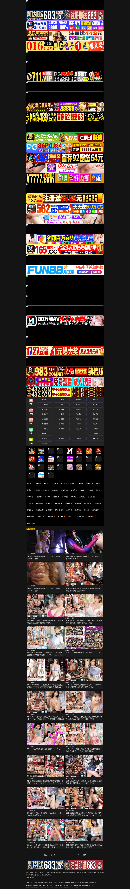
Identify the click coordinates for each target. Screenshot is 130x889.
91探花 (62, 414)
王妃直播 (39, 497)
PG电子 (72, 483)
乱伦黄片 (47, 497)
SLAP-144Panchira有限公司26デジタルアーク (84, 652)
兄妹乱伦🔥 (51, 517)
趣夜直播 (65, 497)
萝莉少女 (95, 399)
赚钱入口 (71, 517)
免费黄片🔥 (87, 503)
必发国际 (82, 497)
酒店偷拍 (99, 490)
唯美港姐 (78, 409)
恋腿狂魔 (95, 419)
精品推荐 (45, 399)
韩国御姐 (61, 409)
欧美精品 (78, 399)
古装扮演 (45, 419)
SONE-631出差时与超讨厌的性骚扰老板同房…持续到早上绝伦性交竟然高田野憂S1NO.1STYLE (84, 847)
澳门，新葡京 (59, 510)
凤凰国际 (55, 490)
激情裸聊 (78, 503)
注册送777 (89, 483)
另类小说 (45, 443)
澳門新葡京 (39, 503)
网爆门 (96, 429)
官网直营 (55, 483)
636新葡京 (68, 503)
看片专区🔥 (62, 517)
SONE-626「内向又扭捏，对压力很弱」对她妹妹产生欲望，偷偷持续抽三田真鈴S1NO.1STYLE (84, 622)
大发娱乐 (30, 503)
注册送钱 (80, 483)
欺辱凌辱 (45, 414)
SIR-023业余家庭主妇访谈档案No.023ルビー (44, 749)
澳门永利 (64, 483)
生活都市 (45, 438)
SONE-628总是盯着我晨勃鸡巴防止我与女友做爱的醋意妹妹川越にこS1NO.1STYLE (84, 718)
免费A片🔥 (41, 517)
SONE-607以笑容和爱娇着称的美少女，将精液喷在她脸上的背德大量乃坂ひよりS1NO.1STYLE (45, 622)
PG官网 (38, 483)
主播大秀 (30, 497)
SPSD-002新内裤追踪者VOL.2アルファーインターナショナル (83, 557)
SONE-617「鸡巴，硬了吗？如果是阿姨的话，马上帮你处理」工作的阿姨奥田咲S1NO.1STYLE (84, 751)
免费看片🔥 (58, 503)
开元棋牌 (46, 483)
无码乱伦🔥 (98, 503)
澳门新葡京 (91, 497)
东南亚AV (95, 409)
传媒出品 (45, 433)
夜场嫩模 (73, 497)
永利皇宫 (49, 503)
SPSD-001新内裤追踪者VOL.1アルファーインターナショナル (45, 589)
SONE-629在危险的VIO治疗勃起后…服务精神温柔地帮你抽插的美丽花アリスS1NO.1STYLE (45, 653)
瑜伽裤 (79, 424)
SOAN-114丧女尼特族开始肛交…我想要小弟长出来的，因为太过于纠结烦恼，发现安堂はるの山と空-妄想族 (45, 847)
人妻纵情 (78, 438)
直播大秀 (86, 510)
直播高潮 (74, 490)
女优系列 (61, 419)
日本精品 (61, 404)
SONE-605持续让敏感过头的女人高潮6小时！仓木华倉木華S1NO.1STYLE (45, 814)
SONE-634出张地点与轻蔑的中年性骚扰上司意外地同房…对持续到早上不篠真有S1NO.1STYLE (45, 718)
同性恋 (96, 433)
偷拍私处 (56, 497)
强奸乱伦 (61, 399)
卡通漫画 (45, 429)
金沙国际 (49, 510)
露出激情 (61, 429)
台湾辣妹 (45, 409)
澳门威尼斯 (96, 510)
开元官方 (30, 510)
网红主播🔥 (31, 523)
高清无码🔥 (81, 517)
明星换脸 (61, 424)
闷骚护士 (95, 424)
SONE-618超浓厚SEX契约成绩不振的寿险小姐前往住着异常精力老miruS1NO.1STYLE (83, 589)
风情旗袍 (45, 424)
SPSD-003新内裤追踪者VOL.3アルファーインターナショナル (45, 557)
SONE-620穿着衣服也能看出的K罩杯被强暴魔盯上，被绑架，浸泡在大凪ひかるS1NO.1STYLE (83, 686)
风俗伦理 (95, 438)
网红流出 (78, 414)
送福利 (98, 483)
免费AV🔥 (91, 517)
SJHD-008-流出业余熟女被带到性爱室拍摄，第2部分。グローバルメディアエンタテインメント (45, 783)
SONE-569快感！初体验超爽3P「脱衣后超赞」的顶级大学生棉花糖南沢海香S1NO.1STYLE (45, 685)
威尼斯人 (30, 483)
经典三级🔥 (31, 517)
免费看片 (69, 510)
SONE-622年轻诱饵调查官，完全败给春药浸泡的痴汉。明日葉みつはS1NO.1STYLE (84, 782)
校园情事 (61, 438)
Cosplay (78, 404)
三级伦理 (45, 404)
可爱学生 (78, 419)
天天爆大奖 (39, 510)
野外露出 (95, 414)
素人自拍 (95, 404)
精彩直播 (83, 490)
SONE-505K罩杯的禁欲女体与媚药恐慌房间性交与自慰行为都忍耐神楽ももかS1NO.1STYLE (83, 814)
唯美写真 (78, 429)
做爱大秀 (78, 510)
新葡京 (29, 490)
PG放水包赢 (64, 490)
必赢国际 (46, 490)
